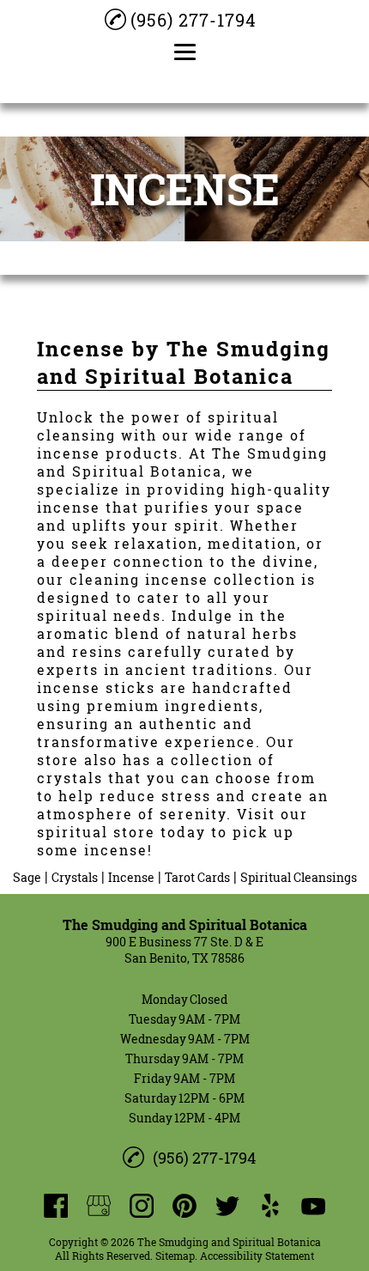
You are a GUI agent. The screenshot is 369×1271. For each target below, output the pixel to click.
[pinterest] (184, 1206)
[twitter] (227, 1206)
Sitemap (175, 1255)
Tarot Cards (197, 877)
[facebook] (56, 1206)
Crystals (74, 877)
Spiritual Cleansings (298, 877)
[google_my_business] (99, 1206)
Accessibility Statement (257, 1255)
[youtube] (313, 1206)
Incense (131, 877)
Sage (27, 877)
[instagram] (142, 1206)
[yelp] (270, 1206)
